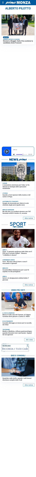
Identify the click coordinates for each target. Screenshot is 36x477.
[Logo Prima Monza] (18, 2)
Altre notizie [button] (29, 218)
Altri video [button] (29, 340)
